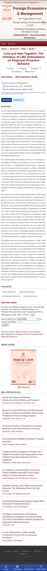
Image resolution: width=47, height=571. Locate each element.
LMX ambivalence (9, 292)
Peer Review (29, 569)
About (3, 44)
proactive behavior (31, 296)
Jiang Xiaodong (17, 431)
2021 (24, 49)
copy (32, 315)
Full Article (6, 77)
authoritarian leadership (11, 296)
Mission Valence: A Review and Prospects (24, 332)
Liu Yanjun (11, 68)
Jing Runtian (17, 540)
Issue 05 (12, 86)
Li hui (12, 525)
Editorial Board (21, 35)
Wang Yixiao (29, 71)
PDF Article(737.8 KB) (26, 77)
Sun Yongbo (7, 494)
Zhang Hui (35, 68)
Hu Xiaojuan (17, 494)
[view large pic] (23, 367)
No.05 (31, 49)
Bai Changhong (22, 478)
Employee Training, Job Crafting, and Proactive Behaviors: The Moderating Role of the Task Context (22, 488)
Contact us (23, 554)
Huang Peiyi (7, 540)
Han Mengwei (16, 403)
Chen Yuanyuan (8, 444)
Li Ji (23, 418)
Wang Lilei (26, 462)
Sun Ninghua (23, 507)
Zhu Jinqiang (16, 71)
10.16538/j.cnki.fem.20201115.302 (19, 89)
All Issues (11, 44)
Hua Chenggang (8, 478)
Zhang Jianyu (16, 462)
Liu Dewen (27, 403)
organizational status (27, 292)
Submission (26, 551)
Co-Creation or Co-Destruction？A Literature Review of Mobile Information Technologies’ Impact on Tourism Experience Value (21, 472)
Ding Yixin (26, 494)
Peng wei (5, 525)
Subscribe (37, 551)
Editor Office (41, 569)
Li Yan (15, 507)
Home (4, 49)
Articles (16, 551)
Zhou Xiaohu (16, 418)
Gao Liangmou (21, 444)
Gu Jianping (7, 507)
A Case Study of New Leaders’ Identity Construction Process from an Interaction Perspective (19, 535)
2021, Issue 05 (23, 387)
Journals (7, 2)
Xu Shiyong (22, 68)
